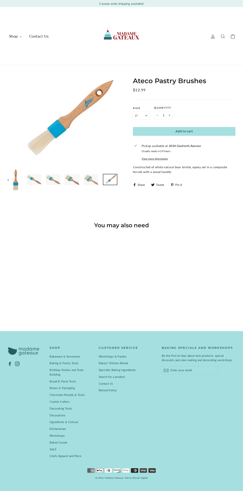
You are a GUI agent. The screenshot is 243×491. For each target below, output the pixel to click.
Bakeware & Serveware (65, 356)
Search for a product (112, 376)
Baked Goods (58, 442)
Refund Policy (108, 390)
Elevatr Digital (140, 477)
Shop (14, 36)
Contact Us (39, 36)
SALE (53, 449)
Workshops (57, 435)
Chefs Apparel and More (65, 456)
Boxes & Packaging (62, 388)
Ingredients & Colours (64, 422)
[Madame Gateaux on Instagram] (17, 363)
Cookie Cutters (60, 401)
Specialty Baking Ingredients (117, 370)
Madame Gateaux (114, 477)
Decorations (57, 415)
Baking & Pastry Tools (64, 363)
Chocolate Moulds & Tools (67, 394)
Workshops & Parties (113, 356)
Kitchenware (58, 428)
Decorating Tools (61, 408)
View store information (155, 158)
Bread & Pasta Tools (63, 381)
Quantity (162, 107)
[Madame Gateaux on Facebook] (10, 363)
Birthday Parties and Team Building (67, 372)
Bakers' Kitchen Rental (113, 363)
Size (136, 108)
